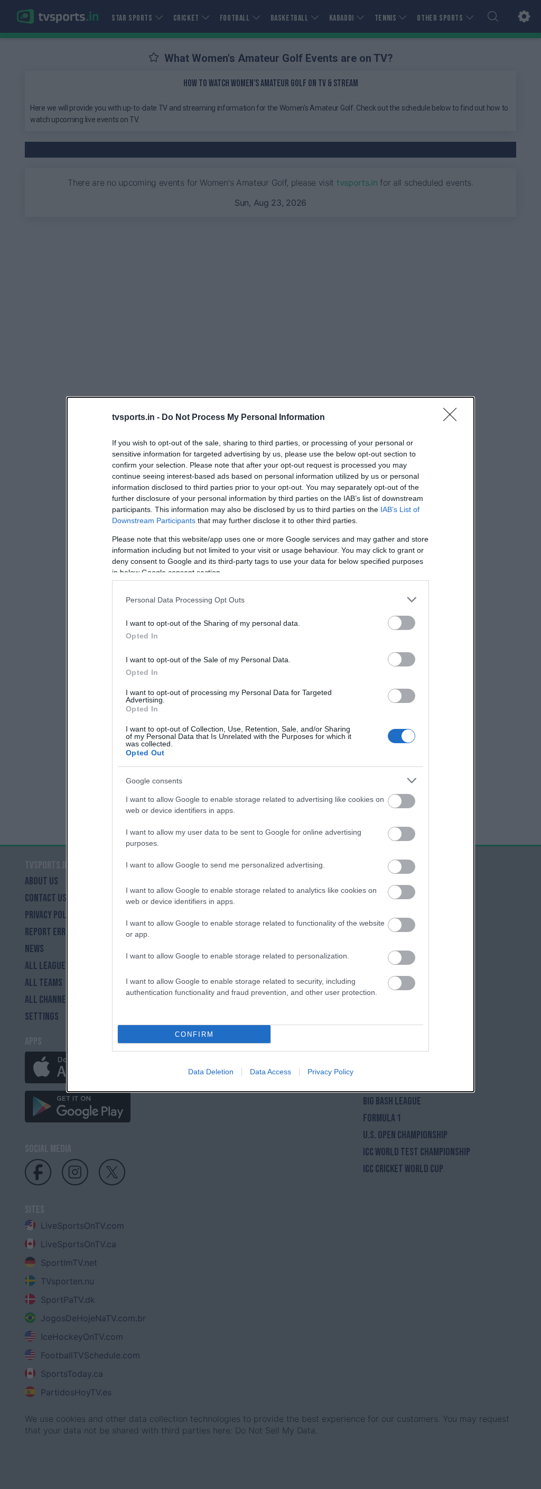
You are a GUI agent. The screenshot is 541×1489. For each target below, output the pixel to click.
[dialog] (270, 744)
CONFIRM (194, 1034)
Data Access (270, 1071)
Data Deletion (211, 1071)
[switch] (401, 623)
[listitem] (270, 599)
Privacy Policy (330, 1071)
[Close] (453, 418)
